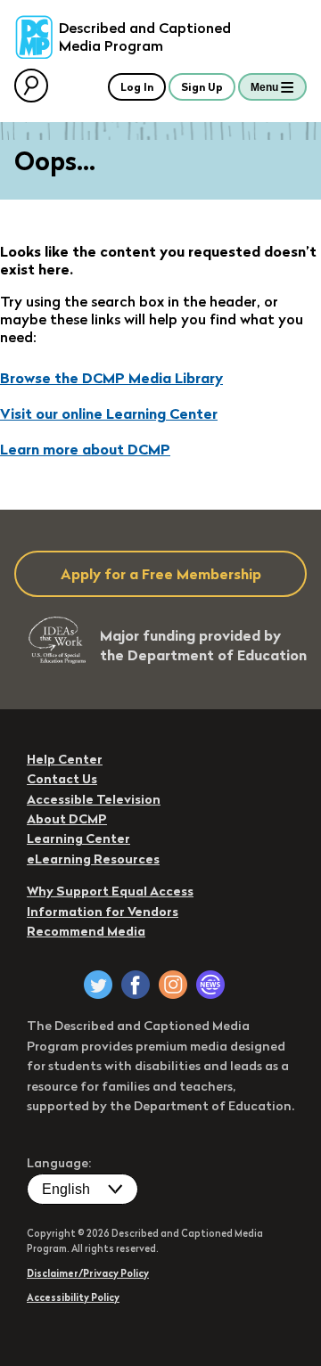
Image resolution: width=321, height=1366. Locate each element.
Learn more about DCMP (85, 449)
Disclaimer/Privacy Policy (88, 1273)
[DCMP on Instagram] (173, 984)
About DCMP (67, 819)
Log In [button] (136, 87)
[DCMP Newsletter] (210, 984)
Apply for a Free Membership (161, 574)
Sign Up (202, 87)
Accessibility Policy (73, 1297)
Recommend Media (86, 931)
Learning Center (78, 838)
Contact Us (62, 779)
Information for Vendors (102, 912)
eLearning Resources (93, 859)
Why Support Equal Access (110, 891)
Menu (264, 87)
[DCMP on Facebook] (135, 984)
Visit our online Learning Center (109, 413)
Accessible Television (93, 799)
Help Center (65, 759)
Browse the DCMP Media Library (111, 378)
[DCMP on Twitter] (98, 984)
